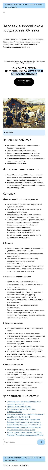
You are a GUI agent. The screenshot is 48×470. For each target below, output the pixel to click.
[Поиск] (41, 442)
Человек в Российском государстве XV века (25, 435)
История (22, 39)
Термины (9, 132)
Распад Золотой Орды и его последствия (23, 420)
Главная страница (10, 39)
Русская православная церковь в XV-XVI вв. (24, 432)
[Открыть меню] (4, 12)
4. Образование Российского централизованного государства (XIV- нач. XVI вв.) (23, 41)
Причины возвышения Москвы (19, 407)
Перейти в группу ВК (24, 82)
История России (34, 39)
